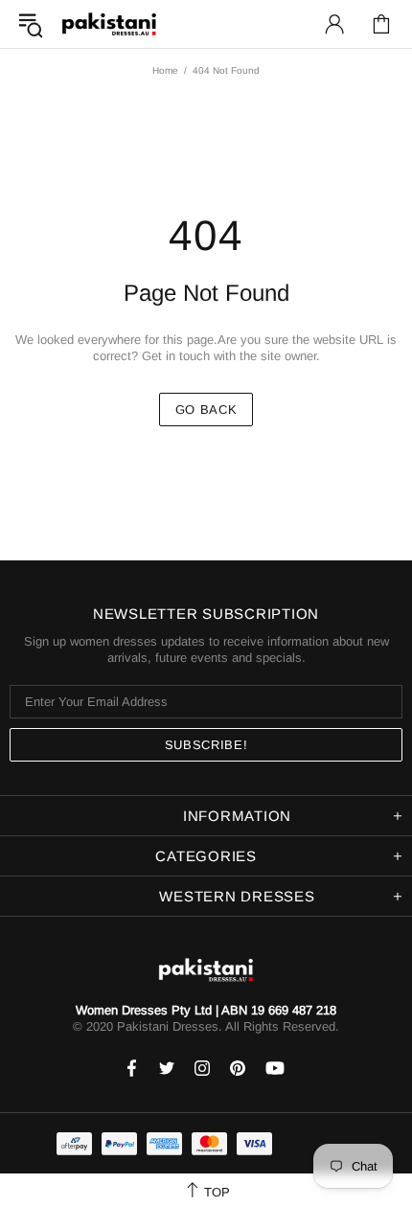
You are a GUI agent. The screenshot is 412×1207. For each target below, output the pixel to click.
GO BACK (206, 409)
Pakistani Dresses (109, 24)
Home (165, 70)
